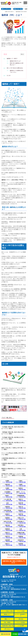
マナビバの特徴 (20, 611)
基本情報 (10, 482)
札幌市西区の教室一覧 (23, 634)
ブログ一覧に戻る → (7, 417)
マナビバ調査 (5, 482)
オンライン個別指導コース (21, 615)
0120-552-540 (6, 634)
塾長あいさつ (7, 614)
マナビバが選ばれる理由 (7, 611)
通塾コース (7, 619)
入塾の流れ (20, 619)
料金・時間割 (7, 622)
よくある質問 (21, 625)
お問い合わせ (7, 629)
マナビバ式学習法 (21, 622)
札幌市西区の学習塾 (14, 576)
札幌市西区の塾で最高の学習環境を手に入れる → (14, 561)
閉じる (22, 54)
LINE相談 (14, 634)
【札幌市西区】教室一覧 (7, 625)
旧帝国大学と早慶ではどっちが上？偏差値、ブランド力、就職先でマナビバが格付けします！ (13, 475)
